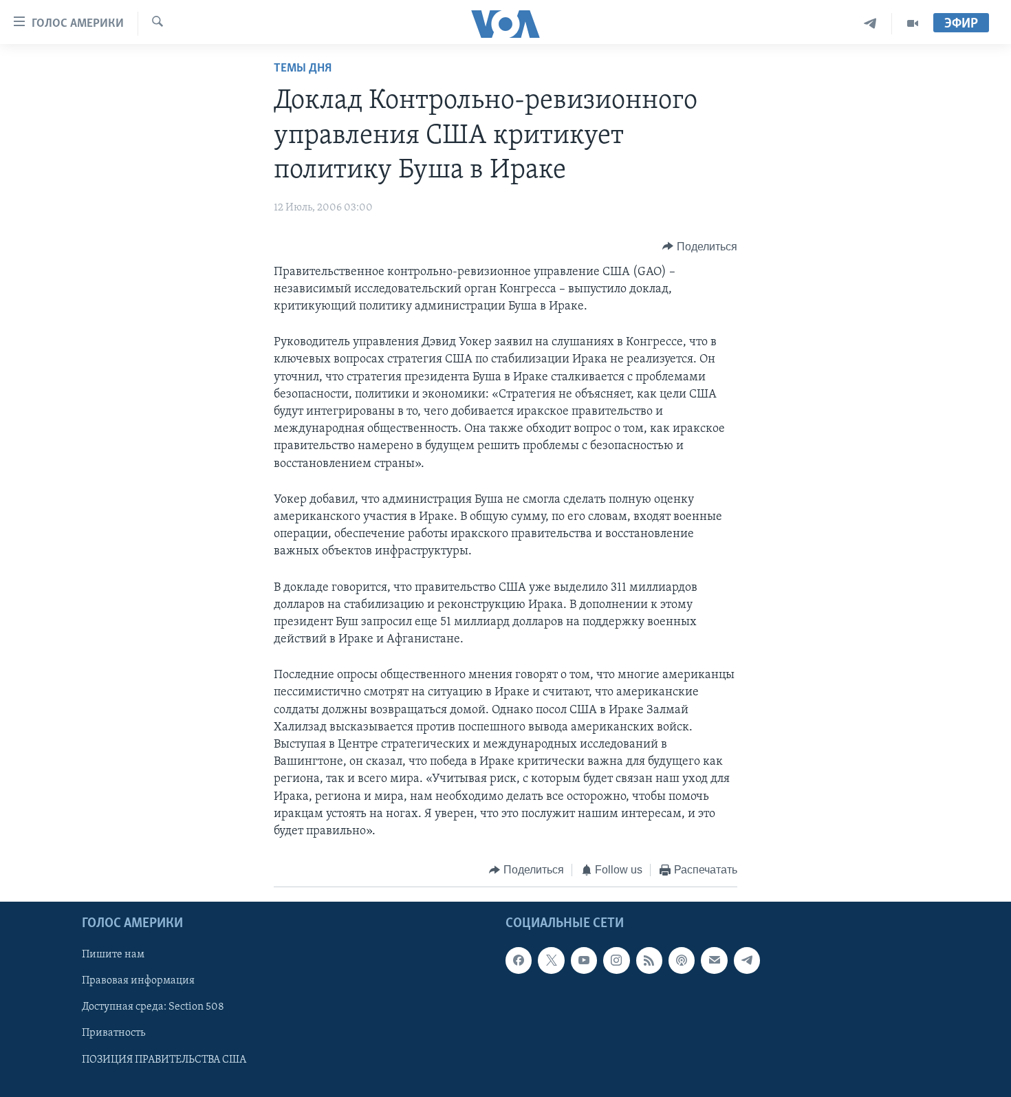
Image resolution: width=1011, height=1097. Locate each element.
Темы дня (302, 69)
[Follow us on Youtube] (584, 960)
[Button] (699, 247)
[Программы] (912, 23)
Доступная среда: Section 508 (153, 1006)
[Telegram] (870, 23)
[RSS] (649, 960)
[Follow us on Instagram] (616, 960)
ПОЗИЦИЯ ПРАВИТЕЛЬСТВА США (164, 1059)
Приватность (113, 1033)
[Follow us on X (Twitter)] (551, 960)
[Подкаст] (681, 960)
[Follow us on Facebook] (519, 960)
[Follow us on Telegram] (747, 960)
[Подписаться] (714, 960)
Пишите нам (113, 954)
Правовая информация (138, 980)
